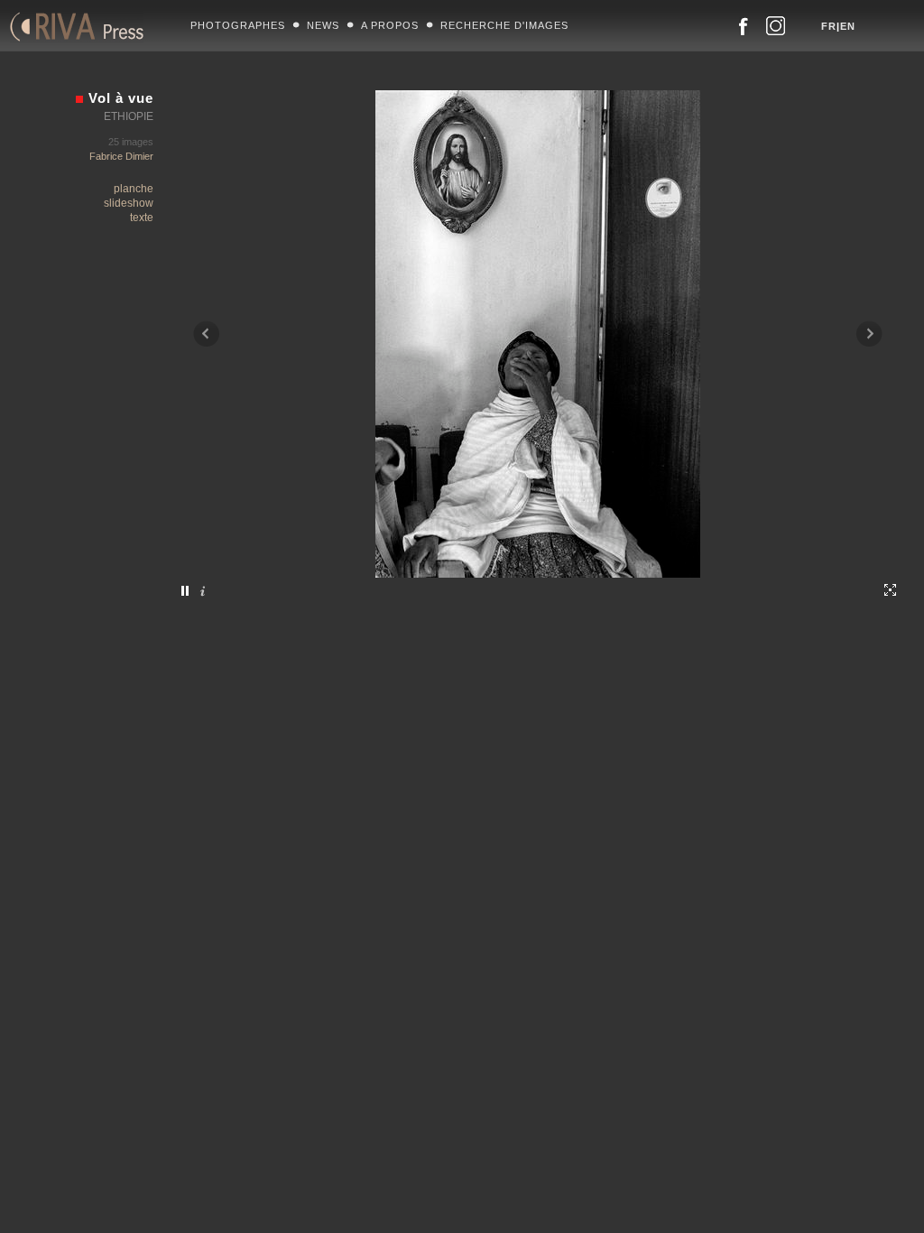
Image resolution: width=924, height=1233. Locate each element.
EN (847, 26)
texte (141, 217)
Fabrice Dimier (121, 156)
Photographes (237, 25)
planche (133, 188)
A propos (390, 25)
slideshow (128, 203)
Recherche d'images (504, 25)
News (323, 25)
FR (828, 26)
